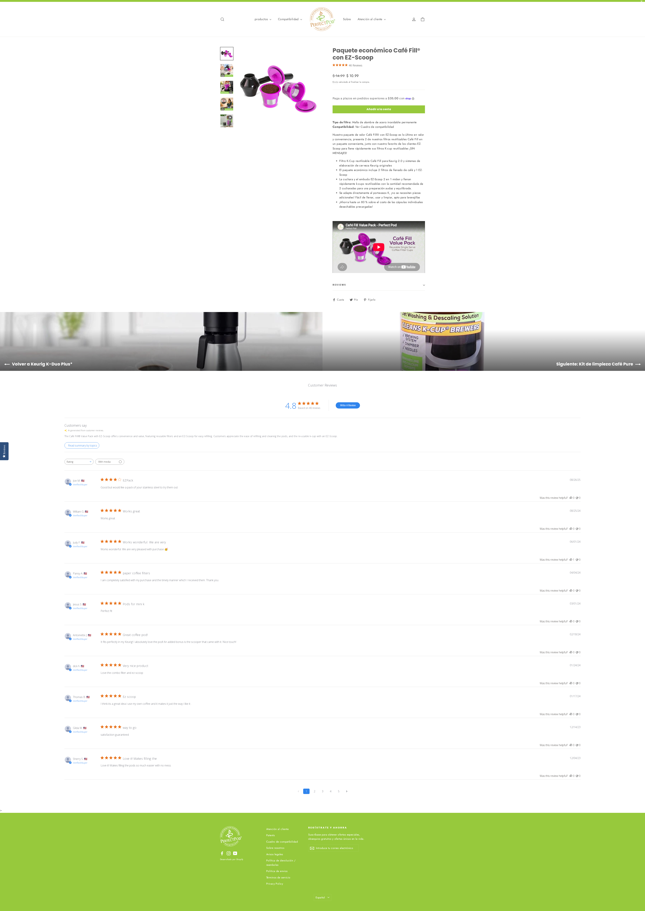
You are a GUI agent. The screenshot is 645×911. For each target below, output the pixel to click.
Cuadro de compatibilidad (282, 842)
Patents (270, 835)
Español (320, 897)
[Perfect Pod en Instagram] (229, 853)
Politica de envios (277, 871)
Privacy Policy (274, 884)
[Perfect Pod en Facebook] (222, 853)
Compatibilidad (288, 19)
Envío (335, 82)
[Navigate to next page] (346, 791)
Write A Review (348, 405)
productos (262, 19)
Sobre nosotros (275, 848)
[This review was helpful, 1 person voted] (571, 559)
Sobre (347, 19)
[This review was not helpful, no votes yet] (577, 498)
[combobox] (79, 462)
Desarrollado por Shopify (231, 859)
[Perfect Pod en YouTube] (235, 853)
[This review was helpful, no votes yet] (571, 498)
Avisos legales (274, 854)
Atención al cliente (370, 19)
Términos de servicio (278, 877)
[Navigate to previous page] (298, 791)
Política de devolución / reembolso (280, 863)
